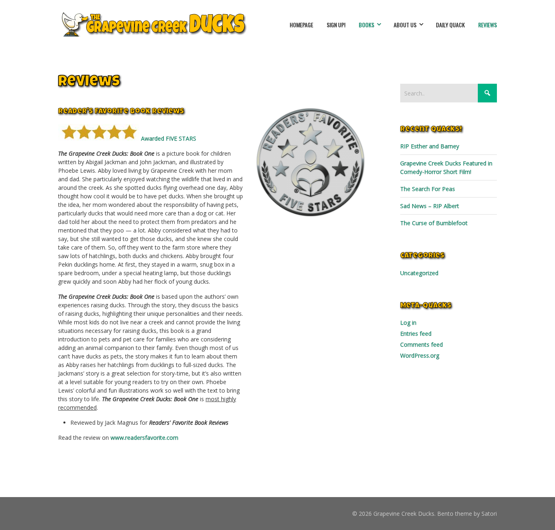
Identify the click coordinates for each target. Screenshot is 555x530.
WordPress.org (419, 355)
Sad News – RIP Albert (429, 206)
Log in (408, 322)
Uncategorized (419, 273)
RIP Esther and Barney (429, 146)
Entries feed (415, 333)
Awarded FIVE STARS (167, 138)
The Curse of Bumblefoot (434, 223)
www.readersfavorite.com (144, 437)
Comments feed (421, 344)
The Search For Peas (427, 189)
